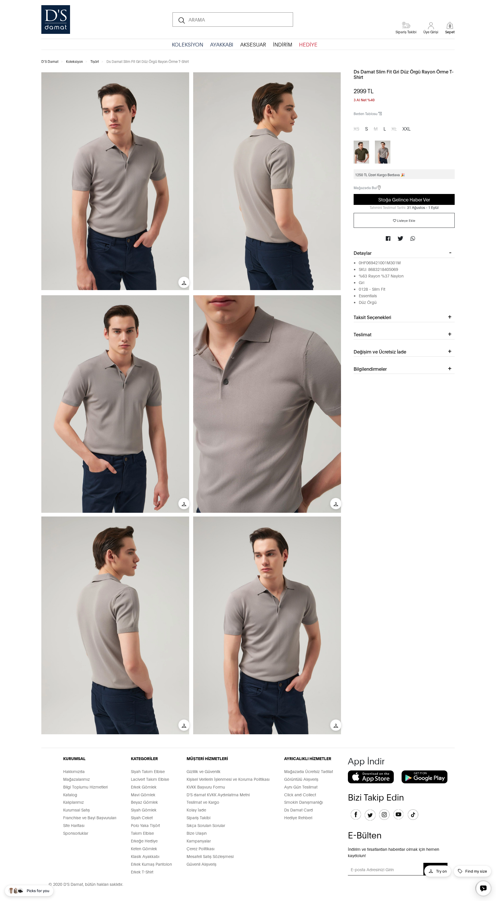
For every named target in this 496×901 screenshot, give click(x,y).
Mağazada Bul (365, 187)
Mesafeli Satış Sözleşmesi (210, 856)
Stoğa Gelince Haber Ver (404, 199)
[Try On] (184, 282)
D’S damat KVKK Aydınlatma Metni (218, 794)
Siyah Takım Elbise (148, 771)
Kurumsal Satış (76, 809)
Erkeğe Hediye (144, 840)
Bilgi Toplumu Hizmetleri (85, 786)
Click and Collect (300, 794)
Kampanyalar (199, 840)
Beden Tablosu (366, 113)
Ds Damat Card (298, 809)
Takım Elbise (142, 833)
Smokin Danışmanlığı (303, 802)
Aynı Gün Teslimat (300, 786)
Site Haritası (73, 825)
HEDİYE (308, 44)
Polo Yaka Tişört (145, 825)
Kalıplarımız (73, 802)
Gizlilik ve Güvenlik (203, 771)
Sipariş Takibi (198, 817)
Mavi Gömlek (143, 794)
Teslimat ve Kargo (203, 802)
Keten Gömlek (144, 848)
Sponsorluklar (75, 833)
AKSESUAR (253, 44)
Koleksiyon (74, 61)
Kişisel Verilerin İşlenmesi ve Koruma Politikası (228, 779)
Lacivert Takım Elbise (150, 779)
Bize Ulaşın (197, 833)
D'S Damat (50, 61)
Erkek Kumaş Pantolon (151, 864)
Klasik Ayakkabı (145, 856)
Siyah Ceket (142, 817)
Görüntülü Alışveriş (301, 779)
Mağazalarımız (76, 779)
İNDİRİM (282, 44)
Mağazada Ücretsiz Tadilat (308, 771)
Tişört (94, 61)
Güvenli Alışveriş (201, 864)
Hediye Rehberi (298, 817)
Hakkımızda (74, 771)
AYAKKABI (221, 44)
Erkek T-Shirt (142, 871)
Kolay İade (196, 809)
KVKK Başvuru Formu (206, 786)
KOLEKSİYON (187, 44)
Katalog (70, 794)
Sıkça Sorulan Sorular (206, 825)
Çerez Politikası (200, 848)
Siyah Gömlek (143, 809)
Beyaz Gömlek (144, 802)
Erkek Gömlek (143, 786)
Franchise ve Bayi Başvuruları (89, 817)
